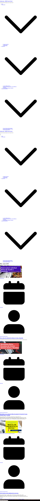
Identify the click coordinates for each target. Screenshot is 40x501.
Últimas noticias (2, 278)
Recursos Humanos (12, 433)
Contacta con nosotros (6, 44)
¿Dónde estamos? (5, 45)
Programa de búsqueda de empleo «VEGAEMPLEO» (10, 86)
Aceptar (1, 500)
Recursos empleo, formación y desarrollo (8, 220)
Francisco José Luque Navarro (4, 336)
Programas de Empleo (7, 433)
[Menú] (0, 134)
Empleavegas (3, 46)
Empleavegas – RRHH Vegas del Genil (6, 1)
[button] (21, 43)
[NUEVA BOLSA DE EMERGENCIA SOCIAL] (11, 432)
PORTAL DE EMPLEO (5, 88)
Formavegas (4, 87)
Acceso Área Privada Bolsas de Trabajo (8, 261)
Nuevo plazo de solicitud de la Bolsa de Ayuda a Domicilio (11, 338)
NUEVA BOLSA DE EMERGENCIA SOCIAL (9, 493)
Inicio (2, 136)
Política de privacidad (5, 500)
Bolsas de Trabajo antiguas (6, 129)
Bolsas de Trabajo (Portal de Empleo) (7, 128)
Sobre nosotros (3, 4)
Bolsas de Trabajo (2, 433)
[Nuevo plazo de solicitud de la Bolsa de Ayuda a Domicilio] (11, 277)
